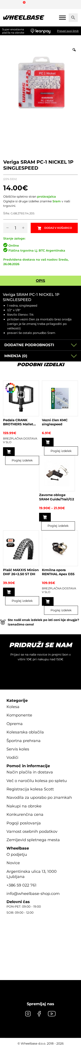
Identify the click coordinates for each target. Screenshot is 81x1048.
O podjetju (16, 854)
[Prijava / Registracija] (16, 4)
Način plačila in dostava (29, 772)
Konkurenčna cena (24, 814)
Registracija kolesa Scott (30, 789)
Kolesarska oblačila (25, 732)
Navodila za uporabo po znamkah (39, 797)
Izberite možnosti (9, 451)
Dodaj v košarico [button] (48, 442)
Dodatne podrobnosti (29, 345)
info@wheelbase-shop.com (33, 893)
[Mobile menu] (62, 17)
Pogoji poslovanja (23, 823)
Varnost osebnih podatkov (31, 831)
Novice (13, 863)
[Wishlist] (8, 4)
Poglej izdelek (22, 460)
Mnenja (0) (15, 356)
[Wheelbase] (23, 18)
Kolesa (12, 706)
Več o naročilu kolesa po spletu (36, 780)
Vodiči (12, 757)
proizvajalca (46, 196)
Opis (40, 280)
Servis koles (17, 749)
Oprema (14, 723)
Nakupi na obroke (23, 806)
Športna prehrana (23, 740)
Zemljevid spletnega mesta (33, 839)
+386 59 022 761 (21, 885)
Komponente (19, 715)
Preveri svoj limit (68, 30)
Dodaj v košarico (58, 227)
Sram (56, 201)
